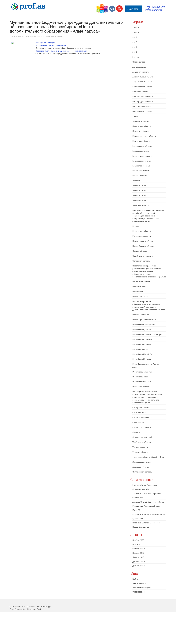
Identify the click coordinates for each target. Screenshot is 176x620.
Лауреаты (29, 36)
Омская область (139, 250)
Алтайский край (139, 66)
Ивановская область (141, 126)
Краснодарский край (141, 160)
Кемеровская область (142, 145)
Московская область (141, 231)
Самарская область (141, 407)
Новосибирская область (53, 36)
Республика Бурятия (141, 329)
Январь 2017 (138, 557)
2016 (134, 37)
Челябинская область (142, 471)
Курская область (139, 175)
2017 (134, 42)
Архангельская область (142, 76)
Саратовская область (142, 417)
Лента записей (139, 583)
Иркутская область (140, 131)
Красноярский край (141, 165)
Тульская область (140, 452)
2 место (135, 32)
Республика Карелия (141, 344)
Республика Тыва (140, 376)
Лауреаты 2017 (139, 190)
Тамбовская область (141, 442)
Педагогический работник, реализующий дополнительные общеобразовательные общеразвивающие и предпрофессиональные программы (149, 271)
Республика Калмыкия (142, 339)
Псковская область (140, 314)
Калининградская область (144, 136)
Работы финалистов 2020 (144, 319)
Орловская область (141, 260)
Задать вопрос (133, 8)
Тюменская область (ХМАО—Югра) (148, 456)
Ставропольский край (142, 437)
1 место (135, 27)
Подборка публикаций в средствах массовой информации (61, 50)
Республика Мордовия (142, 359)
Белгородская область (142, 86)
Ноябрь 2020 (138, 540)
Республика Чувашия (141, 381)
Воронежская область (142, 111)
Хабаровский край (140, 466)
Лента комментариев (141, 587)
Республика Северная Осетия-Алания (146, 365)
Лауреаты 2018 (38, 36)
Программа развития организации (50, 45)
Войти (135, 579)
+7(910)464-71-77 (155, 7)
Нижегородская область (143, 241)
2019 (134, 52)
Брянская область (140, 91)
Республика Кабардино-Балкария (147, 334)
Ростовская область (141, 386)
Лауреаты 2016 (139, 185)
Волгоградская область (142, 101)
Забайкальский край (141, 121)
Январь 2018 (138, 552)
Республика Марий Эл (142, 354)
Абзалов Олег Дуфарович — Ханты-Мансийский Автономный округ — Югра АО (148, 505)
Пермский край (139, 286)
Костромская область (142, 155)
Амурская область (140, 71)
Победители (137, 291)
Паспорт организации (45, 42)
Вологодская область (141, 106)
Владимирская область (142, 96)
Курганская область (141, 170)
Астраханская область (142, 81)
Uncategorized (138, 61)
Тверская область (140, 447)
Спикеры (136, 432)
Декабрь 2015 (138, 565)
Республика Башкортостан (144, 324)
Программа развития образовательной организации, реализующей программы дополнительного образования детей (149, 305)
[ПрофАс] (34, 7)
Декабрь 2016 (138, 561)
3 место (135, 56)
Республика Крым (140, 349)
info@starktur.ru (154, 10)
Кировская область (140, 150)
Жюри (135, 116)
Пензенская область (141, 281)
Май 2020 (136, 544)
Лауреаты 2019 (139, 200)
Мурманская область (141, 236)
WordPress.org (138, 591)
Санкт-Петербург (140, 412)
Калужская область (140, 141)
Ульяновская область (141, 461)
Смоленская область (141, 427)
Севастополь (138, 422)
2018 (23, 36)
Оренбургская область (142, 255)
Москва (135, 226)
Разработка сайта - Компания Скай (25, 609)
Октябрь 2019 (138, 548)
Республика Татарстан (142, 371)
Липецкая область (140, 205)
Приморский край (140, 296)
